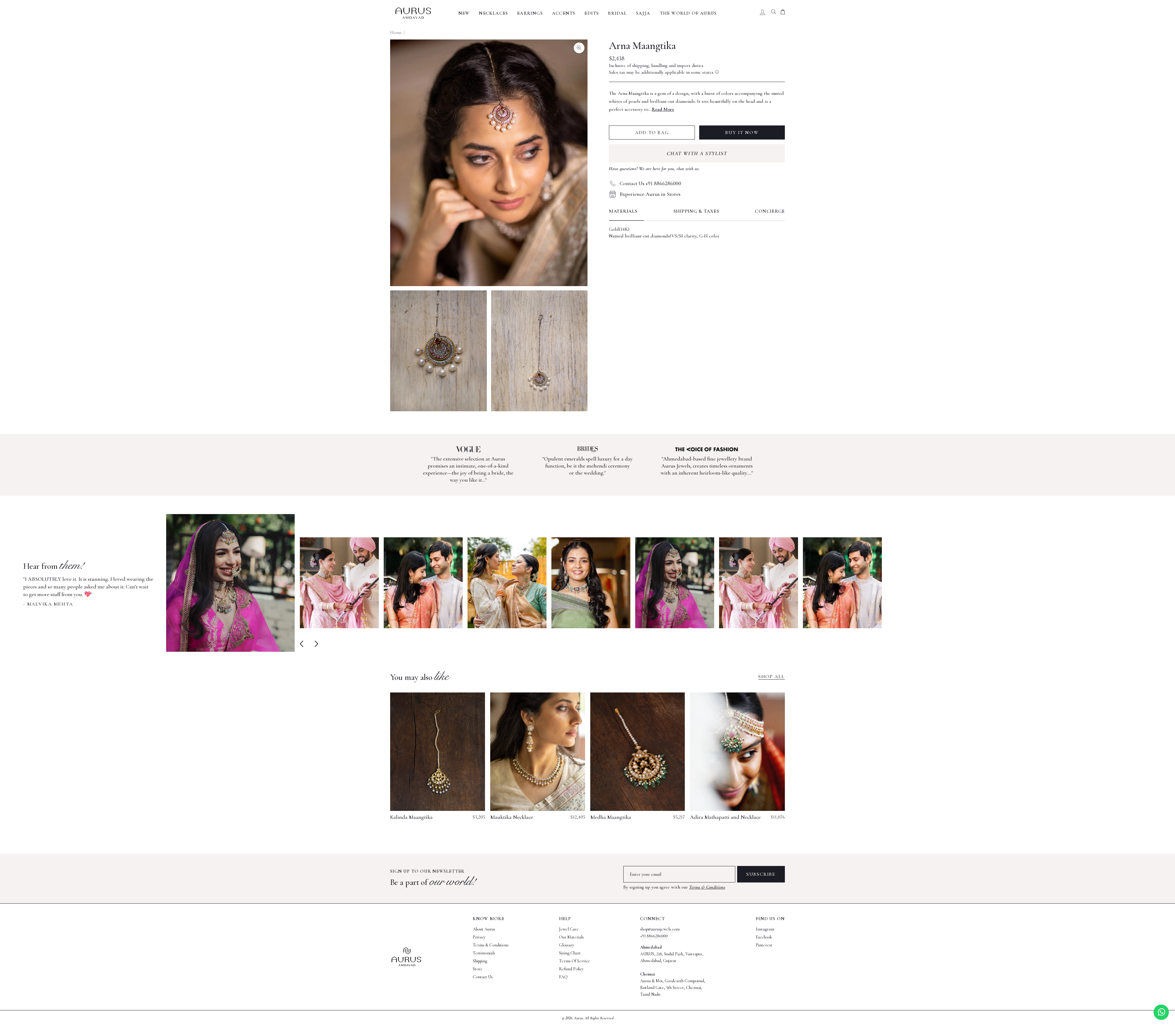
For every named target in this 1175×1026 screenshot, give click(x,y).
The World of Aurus (688, 13)
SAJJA (643, 13)
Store (478, 969)
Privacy (479, 937)
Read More (663, 109)
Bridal (617, 13)
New (464, 13)
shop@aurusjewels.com (660, 929)
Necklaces (493, 13)
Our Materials (571, 937)
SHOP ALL (771, 677)
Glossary (566, 945)
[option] (159, 583)
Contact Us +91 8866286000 (650, 183)
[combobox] (773, 13)
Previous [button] (303, 643)
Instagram (765, 929)
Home (396, 32)
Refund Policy (571, 969)
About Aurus (484, 929)
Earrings (530, 13)
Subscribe (760, 874)
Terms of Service (574, 961)
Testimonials (484, 953)
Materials (623, 211)
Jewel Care (569, 929)
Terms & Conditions (707, 887)
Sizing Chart (570, 953)
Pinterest (764, 945)
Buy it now (742, 132)
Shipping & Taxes (696, 211)
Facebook (764, 937)
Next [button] (315, 643)
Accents (563, 13)
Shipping (480, 961)
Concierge (770, 211)
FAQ (563, 976)
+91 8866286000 (654, 935)
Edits (591, 13)
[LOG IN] (763, 13)
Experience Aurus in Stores (650, 194)
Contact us (483, 976)
